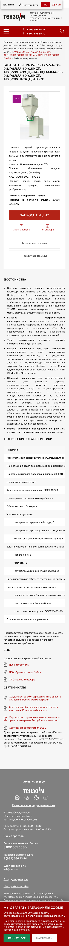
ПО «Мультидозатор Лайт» (25, 672)
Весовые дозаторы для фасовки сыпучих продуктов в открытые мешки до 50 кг (33, 48)
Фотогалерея (47, 229)
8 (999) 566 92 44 (15, 858)
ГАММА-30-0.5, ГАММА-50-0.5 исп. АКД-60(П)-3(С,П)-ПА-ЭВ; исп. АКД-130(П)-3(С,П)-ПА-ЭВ (32, 55)
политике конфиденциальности (46, 915)
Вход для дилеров (16, 879)
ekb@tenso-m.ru (13, 869)
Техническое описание (34, 243)
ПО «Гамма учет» (19, 664)
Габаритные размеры (34, 255)
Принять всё (16, 938)
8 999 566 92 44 (36, 29)
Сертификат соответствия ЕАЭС (27, 727)
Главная (8, 42)
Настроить (44, 938)
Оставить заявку (33, 781)
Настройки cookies (16, 886)
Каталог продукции (26, 42)
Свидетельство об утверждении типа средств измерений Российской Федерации (35, 698)
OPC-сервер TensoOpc (22, 679)
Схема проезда (14, 835)
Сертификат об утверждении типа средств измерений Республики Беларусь (33, 708)
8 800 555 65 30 (36, 33)
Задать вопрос (21, 229)
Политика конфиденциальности (33, 805)
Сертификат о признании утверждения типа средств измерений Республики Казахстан (34, 719)
